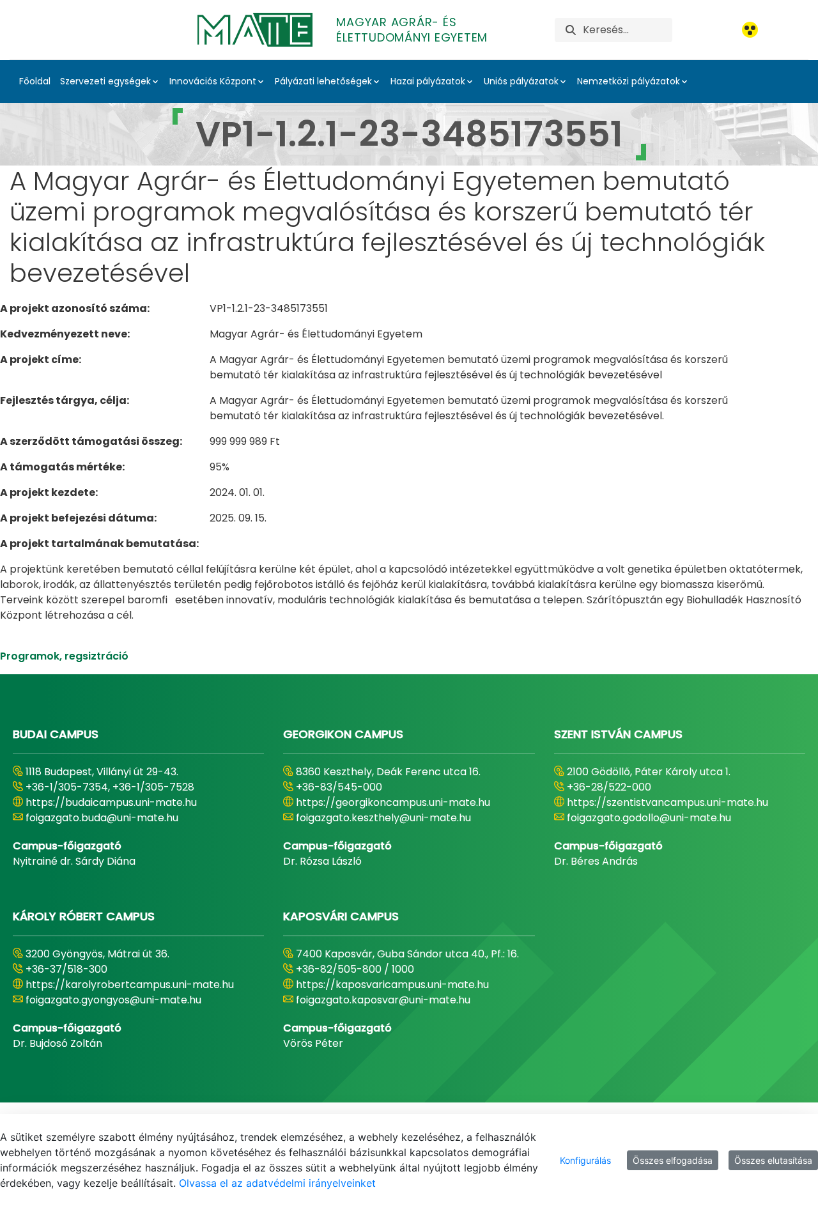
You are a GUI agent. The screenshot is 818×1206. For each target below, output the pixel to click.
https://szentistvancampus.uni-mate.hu (667, 802)
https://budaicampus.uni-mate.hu (111, 802)
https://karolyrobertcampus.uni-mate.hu (130, 984)
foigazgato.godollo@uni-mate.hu (649, 817)
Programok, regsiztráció (64, 656)
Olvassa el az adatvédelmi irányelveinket (277, 1183)
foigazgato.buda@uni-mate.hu (102, 817)
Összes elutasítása (773, 1160)
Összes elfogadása (673, 1160)
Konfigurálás (585, 1160)
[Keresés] (570, 29)
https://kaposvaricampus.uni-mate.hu (392, 984)
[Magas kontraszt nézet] (750, 29)
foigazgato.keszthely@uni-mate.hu (383, 817)
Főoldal (34, 81)
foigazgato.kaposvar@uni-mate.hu (383, 1000)
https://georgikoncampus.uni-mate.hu (393, 802)
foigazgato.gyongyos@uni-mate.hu (113, 1000)
